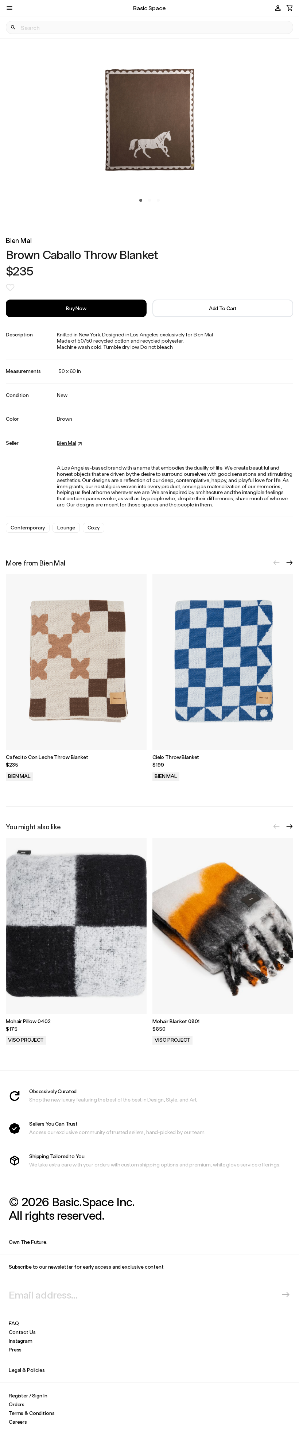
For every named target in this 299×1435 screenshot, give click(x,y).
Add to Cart (223, 308)
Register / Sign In (28, 1395)
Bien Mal (19, 240)
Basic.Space (149, 7)
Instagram (20, 1341)
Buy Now (76, 308)
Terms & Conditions (31, 1413)
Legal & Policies (27, 1370)
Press (15, 1349)
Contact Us (22, 1332)
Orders (16, 1404)
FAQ (14, 1323)
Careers (18, 1422)
